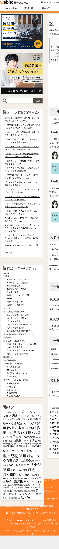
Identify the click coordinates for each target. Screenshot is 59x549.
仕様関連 (14, 428)
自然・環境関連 (15, 481)
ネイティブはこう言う (16, 318)
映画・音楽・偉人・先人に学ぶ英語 (22, 344)
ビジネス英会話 (13, 321)
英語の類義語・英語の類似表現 (24, 491)
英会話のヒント (10, 357)
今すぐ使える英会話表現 (14, 311)
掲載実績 (7, 337)
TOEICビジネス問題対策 (17, 283)
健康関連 (39, 437)
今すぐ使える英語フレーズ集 (19, 324)
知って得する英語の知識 (14, 341)
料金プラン (47, 8)
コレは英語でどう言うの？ (18, 315)
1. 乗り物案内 (13, 383)
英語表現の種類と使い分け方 (19, 331)
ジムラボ (8, 252)
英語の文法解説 (13, 367)
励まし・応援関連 (9, 441)
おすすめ (7, 308)
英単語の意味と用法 (15, 328)
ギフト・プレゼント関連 (26, 416)
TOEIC (6, 276)
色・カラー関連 (33, 482)
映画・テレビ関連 (19, 470)
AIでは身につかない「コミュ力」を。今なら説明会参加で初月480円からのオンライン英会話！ (22, 228)
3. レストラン (13, 390)
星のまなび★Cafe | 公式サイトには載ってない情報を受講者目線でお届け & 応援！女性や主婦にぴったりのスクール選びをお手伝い (31, 523)
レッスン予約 (10, 8)
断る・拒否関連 (17, 465)
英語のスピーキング (25, 488)
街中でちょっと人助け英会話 (15, 380)
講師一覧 (28, 8)
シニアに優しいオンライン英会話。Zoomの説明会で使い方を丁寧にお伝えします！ (22, 238)
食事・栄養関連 (10, 498)
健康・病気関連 (25, 436)
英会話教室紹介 (10, 360)
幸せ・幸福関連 (33, 446)
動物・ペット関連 (26, 440)
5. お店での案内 (14, 396)
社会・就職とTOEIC (15, 302)
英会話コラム (21, 2)
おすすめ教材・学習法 (16, 289)
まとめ (54, 60)
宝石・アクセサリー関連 (29, 444)
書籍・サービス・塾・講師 (18, 295)
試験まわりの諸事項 (15, 305)
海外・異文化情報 (14, 347)
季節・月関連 (12, 443)
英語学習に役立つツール (17, 373)
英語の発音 (11, 370)
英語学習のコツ (13, 376)
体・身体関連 (28, 428)
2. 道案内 (11, 387)
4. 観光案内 (12, 393)
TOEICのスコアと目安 (16, 279)
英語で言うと (11, 487)
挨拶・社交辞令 (22, 460)
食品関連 (24, 497)
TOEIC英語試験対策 (10, 412)
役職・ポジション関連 (17, 450)
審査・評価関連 (17, 446)
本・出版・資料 (27, 474)
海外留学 (11, 298)
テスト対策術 (12, 292)
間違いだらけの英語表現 (17, 354)
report (6, 273)
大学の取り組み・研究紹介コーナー (18, 334)
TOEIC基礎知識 (13, 286)
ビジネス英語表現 (29, 419)
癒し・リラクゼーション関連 (24, 478)
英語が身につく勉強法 (13, 363)
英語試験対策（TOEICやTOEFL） (21, 350)
